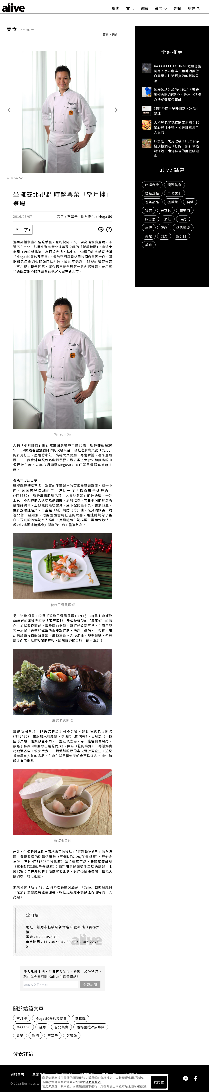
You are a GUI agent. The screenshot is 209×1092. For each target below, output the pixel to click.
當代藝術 (183, 227)
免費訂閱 (90, 984)
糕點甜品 (152, 193)
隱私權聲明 (93, 1082)
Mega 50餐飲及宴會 (51, 1018)
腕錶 (190, 201)
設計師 (181, 236)
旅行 (148, 227)
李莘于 (53, 1035)
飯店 (164, 227)
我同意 (159, 1082)
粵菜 (20, 1035)
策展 (158, 8)
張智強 (72, 1035)
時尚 (183, 219)
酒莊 (167, 219)
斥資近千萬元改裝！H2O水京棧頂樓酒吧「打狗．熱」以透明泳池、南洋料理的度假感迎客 (176, 148)
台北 (42, 1026)
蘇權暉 (80, 1018)
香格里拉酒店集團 (91, 1026)
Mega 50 (23, 1026)
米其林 (166, 210)
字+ (27, 229)
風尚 (116, 8)
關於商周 (17, 1074)
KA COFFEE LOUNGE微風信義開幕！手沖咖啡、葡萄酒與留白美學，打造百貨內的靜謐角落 (177, 73)
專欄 (177, 8)
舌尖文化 (174, 193)
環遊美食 (174, 184)
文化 (130, 8)
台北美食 (61, 1026)
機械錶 (173, 201)
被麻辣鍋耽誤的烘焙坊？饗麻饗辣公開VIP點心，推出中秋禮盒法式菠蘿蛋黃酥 (177, 94)
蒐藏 (148, 236)
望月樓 (22, 1018)
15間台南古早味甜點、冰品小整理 (177, 111)
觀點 (144, 8)
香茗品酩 (152, 201)
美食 (115, 34)
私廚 (148, 210)
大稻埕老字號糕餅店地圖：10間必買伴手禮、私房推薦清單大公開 (177, 127)
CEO (164, 236)
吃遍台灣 (152, 184)
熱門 (35, 1035)
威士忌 (150, 219)
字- (18, 229)
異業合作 (39, 1074)
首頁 (106, 34)
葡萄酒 (185, 210)
